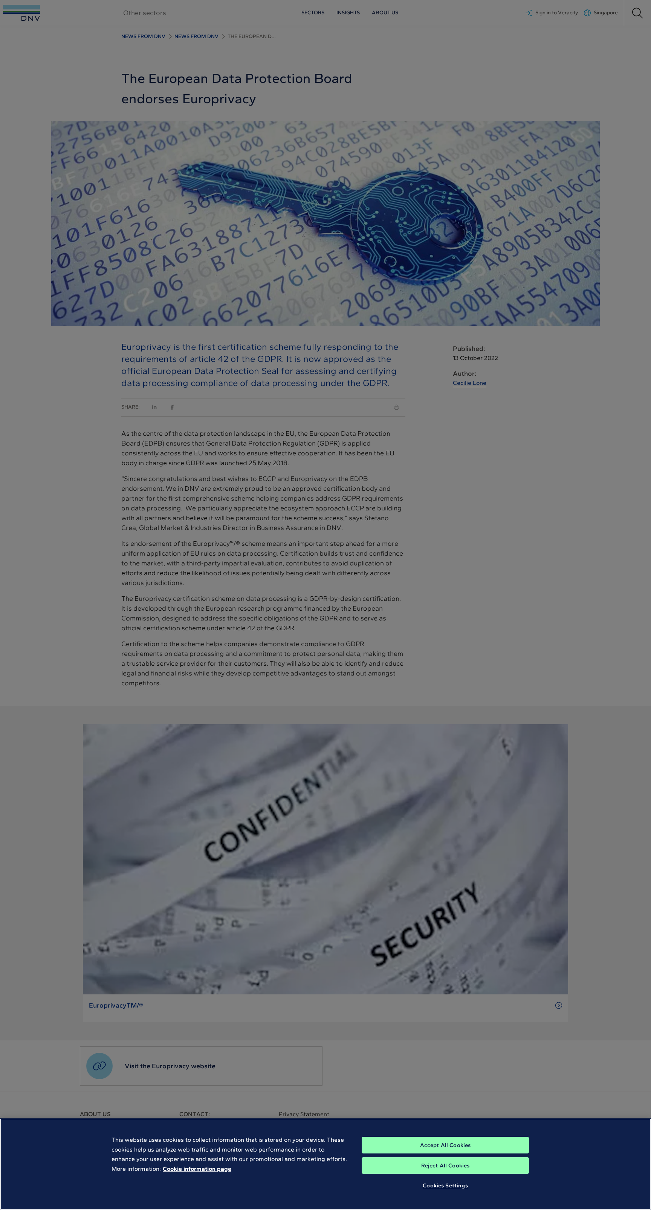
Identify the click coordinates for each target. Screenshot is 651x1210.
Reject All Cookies (445, 1165)
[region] (325, 1164)
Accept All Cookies (445, 1145)
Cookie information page (197, 1168)
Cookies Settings (445, 1185)
